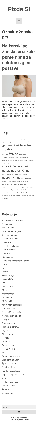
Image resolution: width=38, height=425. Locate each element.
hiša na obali (5, 154)
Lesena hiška (8, 279)
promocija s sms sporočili (20, 187)
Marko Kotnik (16, 160)
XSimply (18, 420)
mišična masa (31, 160)
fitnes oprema (22, 142)
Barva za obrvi (8, 227)
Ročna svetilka (8, 349)
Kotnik (16, 157)
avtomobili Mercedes (17, 139)
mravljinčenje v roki (15, 166)
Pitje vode (6, 330)
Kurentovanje (8, 275)
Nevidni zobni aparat (11, 316)
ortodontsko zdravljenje (7, 184)
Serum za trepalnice (11, 356)
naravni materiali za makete (20, 174)
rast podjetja (30, 187)
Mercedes (6, 290)
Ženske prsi (7, 393)
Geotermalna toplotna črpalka (15, 260)
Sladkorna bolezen (10, 360)
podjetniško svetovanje (7, 187)
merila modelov (23, 160)
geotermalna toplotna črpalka (17, 147)
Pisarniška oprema (10, 327)
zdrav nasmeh (30, 195)
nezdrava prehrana (6, 181)
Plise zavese (7, 334)
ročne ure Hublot (6, 190)
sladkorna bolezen (29, 190)
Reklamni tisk (8, 345)
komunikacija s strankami (8, 157)
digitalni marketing (6, 142)
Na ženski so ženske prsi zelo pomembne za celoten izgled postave (18, 57)
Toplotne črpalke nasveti (13, 374)
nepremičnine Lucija (26, 178)
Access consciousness (12, 220)
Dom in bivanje (9, 249)
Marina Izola (7, 286)
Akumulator (7, 224)
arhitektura (9, 139)
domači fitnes (15, 142)
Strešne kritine (8, 367)
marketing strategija (6, 160)
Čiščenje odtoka (9, 235)
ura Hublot (27, 192)
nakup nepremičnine (15, 170)
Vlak (4, 378)
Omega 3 (6, 319)
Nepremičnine (8, 308)
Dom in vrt (6, 253)
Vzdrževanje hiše (10, 382)
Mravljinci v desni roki (12, 305)
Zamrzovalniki (8, 385)
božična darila (26, 139)
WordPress (23, 418)
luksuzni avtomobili (23, 157)
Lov (3, 283)
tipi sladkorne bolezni (18, 192)
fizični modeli (30, 142)
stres (11, 192)
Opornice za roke (10, 323)
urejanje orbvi (5, 195)
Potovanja (6, 341)
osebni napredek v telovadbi (20, 184)
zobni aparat (5, 198)
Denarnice (6, 242)
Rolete (5, 352)
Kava (4, 268)
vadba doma (12, 195)
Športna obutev (9, 363)
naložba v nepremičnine (7, 174)
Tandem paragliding (11, 371)
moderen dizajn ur (6, 163)
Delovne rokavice (10, 238)
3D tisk (3, 139)
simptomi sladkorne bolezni (17, 190)
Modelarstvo (7, 297)
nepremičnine (11, 177)
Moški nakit (7, 301)
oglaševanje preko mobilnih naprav (20, 181)
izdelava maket (22, 154)
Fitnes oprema (8, 257)
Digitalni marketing (10, 246)
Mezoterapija (8, 294)
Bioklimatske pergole (11, 231)
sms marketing (5, 192)
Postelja (5, 338)
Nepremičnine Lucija (11, 312)
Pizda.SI (19, 9)
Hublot (13, 153)
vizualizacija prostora (21, 195)
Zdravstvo (6, 389)
